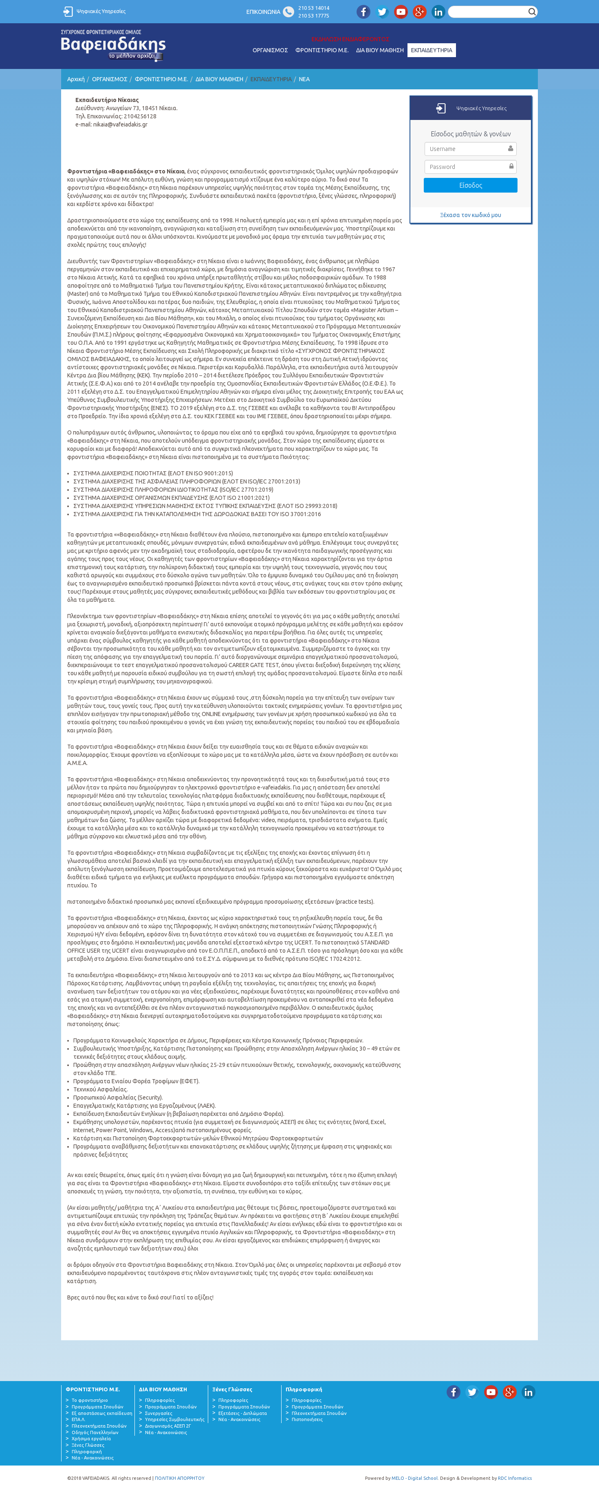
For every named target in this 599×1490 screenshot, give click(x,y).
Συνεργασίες (158, 1413)
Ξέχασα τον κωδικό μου (470, 215)
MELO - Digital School (415, 1478)
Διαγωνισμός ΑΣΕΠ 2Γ (168, 1425)
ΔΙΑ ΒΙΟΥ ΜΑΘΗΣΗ (380, 50)
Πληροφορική (87, 1451)
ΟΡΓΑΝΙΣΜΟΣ (270, 50)
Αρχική (76, 79)
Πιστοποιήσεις (307, 1419)
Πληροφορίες (160, 1400)
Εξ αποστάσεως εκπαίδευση (102, 1413)
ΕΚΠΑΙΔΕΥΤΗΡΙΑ (431, 50)
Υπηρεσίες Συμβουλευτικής (175, 1419)
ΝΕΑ (304, 79)
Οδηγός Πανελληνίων (95, 1432)
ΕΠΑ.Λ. (79, 1419)
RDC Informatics (515, 1478)
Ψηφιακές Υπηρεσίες (101, 11)
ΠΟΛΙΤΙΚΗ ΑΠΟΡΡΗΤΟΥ (180, 1478)
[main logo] (114, 46)
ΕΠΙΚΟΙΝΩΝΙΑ (263, 12)
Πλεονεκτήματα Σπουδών (99, 1425)
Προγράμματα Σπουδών (97, 1406)
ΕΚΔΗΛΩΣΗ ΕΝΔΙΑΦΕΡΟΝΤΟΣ (351, 39)
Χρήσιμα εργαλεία (91, 1438)
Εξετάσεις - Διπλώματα (242, 1413)
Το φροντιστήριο (90, 1400)
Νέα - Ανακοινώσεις (93, 1457)
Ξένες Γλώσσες (88, 1445)
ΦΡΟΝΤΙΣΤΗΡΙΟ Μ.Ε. (322, 50)
